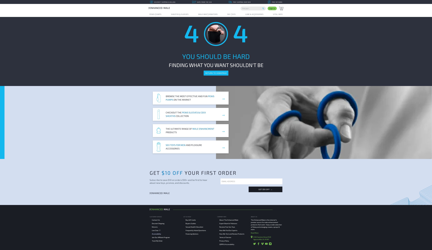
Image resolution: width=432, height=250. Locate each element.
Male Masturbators (208, 14)
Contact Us (156, 220)
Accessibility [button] (156, 234)
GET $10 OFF (265, 189)
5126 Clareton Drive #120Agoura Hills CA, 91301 (262, 238)
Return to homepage (216, 73)
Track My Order (157, 241)
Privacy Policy (224, 241)
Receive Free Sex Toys (227, 227)
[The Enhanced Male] (159, 8)
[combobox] (253, 8)
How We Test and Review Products (231, 234)
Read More (255, 233)
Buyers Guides (191, 223)
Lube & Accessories (254, 14)
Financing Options (192, 234)
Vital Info (278, 14)
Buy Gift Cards (191, 220)
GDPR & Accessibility (226, 244)
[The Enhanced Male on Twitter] (254, 245)
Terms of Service (225, 237)
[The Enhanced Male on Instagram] (270, 245)
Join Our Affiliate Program (161, 237)
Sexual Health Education (194, 227)
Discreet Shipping (158, 223)
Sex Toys (231, 14)
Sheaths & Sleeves (180, 14)
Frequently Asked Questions (196, 230)
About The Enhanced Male (228, 220)
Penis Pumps (155, 14)
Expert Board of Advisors (228, 223)
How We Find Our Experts (228, 230)
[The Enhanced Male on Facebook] (258, 245)
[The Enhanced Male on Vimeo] (262, 245)
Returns (155, 227)
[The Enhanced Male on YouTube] (266, 245)
